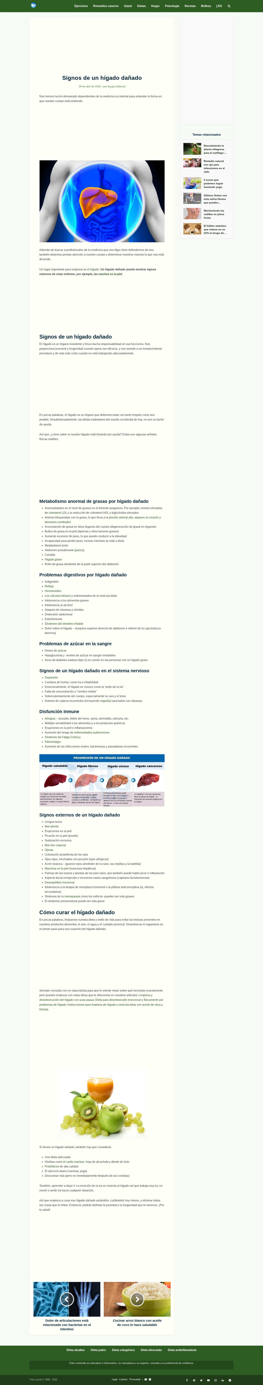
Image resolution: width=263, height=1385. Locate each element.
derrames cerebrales (58, 522)
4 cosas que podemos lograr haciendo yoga (213, 183)
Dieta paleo (98, 1350)
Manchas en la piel (57, 868)
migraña (105, 700)
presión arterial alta (121, 517)
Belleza (206, 6)
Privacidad (134, 1379)
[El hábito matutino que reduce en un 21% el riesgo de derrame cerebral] (193, 229)
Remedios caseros (106, 6)
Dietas (141, 6)
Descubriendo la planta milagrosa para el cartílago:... (215, 149)
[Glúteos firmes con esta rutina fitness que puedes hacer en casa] (193, 198)
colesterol (55, 512)
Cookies (123, 1379)
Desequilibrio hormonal (59, 882)
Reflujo (49, 586)
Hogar (155, 6)
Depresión (51, 677)
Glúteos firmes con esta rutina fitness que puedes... (215, 199)
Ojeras (49, 849)
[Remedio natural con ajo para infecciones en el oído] (193, 162)
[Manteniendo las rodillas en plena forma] (193, 213)
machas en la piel (110, 274)
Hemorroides (53, 590)
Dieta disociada (151, 1350)
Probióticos (52, 1166)
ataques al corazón (147, 517)
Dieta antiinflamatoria (182, 1350)
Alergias (50, 718)
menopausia (72, 896)
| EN (219, 6)
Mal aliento (52, 826)
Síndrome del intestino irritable (64, 623)
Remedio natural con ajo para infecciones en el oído (214, 166)
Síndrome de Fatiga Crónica (63, 737)
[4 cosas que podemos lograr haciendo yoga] (193, 183)
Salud (128, 6)
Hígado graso (53, 559)
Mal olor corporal (55, 845)
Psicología (172, 6)
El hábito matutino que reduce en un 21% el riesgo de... (215, 229)
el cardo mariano (73, 1161)
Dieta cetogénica (123, 1350)
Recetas (190, 6)
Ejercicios (81, 6)
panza (79, 550)
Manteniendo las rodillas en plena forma (214, 214)
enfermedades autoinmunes (91, 732)
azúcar (62, 650)
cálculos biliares (60, 595)
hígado (94, 269)
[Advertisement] (102, 44)
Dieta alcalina (76, 1350)
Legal (114, 1379)
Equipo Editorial (116, 86)
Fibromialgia (53, 741)
